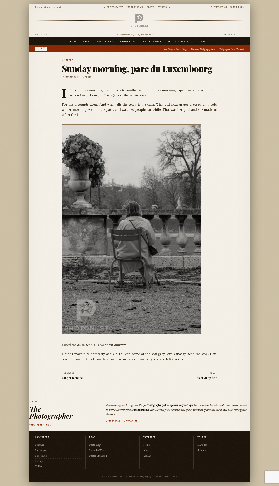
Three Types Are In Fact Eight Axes (219, 49)
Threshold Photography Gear (148, 49)
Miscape (39, 461)
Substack (201, 450)
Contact (203, 42)
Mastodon (202, 445)
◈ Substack (131, 421)
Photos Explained (179, 42)
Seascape (39, 445)
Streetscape (41, 455)
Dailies (38, 466)
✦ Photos (67, 60)
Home (73, 42)
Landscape (40, 450)
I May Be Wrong (151, 42)
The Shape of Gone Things (121, 49)
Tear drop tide (207, 378)
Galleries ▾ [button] (105, 42)
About (87, 42)
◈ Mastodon (113, 421)
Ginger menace (72, 378)
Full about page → (40, 425)
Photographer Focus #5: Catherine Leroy (182, 49)
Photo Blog (127, 42)
